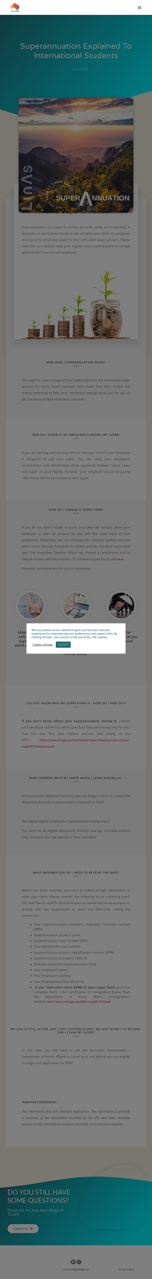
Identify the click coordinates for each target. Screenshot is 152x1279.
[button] (139, 7)
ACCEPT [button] (63, 644)
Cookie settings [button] (42, 644)
